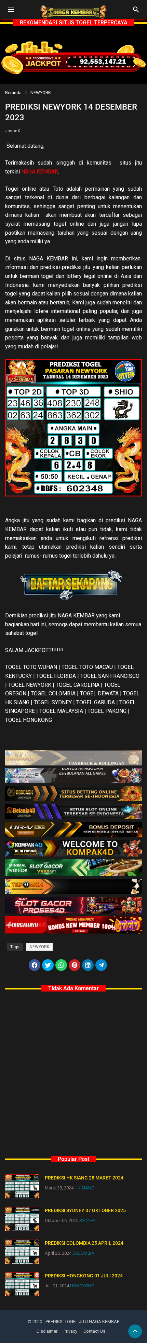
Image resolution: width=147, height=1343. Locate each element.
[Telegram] (101, 965)
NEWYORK (40, 92)
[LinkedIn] (88, 965)
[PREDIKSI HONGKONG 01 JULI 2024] (22, 1284)
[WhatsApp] (61, 965)
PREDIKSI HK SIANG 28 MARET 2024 (84, 1177)
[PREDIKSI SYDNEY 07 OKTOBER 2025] (22, 1219)
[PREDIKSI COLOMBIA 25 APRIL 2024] (22, 1252)
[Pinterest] (74, 965)
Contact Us (94, 1331)
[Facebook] (34, 965)
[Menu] (11, 9)
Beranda (13, 92)
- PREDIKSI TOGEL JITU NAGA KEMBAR (81, 1321)
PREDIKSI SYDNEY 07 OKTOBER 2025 (85, 1210)
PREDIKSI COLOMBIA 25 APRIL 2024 (84, 1243)
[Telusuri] (136, 12)
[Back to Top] (135, 1331)
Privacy (70, 1331)
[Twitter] (48, 965)
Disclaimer (47, 1331)
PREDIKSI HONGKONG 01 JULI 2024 (84, 1275)
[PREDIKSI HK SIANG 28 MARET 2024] (22, 1186)
